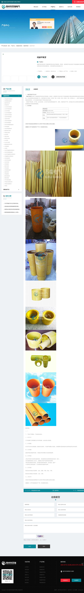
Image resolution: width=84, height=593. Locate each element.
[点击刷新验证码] (40, 536)
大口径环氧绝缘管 (8, 108)
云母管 (6, 148)
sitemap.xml (80, 589)
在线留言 (36, 89)
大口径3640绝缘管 (8, 106)
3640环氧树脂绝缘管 (9, 152)
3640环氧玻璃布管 (8, 128)
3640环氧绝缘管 (8, 160)
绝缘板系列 (42, 569)
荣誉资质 (27, 569)
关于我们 (44, 6)
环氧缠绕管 (7, 173)
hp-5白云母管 (7, 142)
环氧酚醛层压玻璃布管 (9, 156)
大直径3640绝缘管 (8, 114)
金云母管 (6, 134)
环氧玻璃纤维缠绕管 (8, 98)
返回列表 (56, 490)
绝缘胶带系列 (42, 579)
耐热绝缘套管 (7, 175)
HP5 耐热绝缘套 (8, 179)
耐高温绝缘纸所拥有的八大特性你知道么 (12, 212)
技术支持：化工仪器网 (72, 589)
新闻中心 (61, 6)
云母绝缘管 (7, 146)
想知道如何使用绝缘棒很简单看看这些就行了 (12, 206)
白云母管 (6, 140)
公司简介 (27, 567)
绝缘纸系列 (42, 567)
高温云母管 (7, 136)
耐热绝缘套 (7, 177)
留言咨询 (27, 579)
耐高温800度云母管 (8, 144)
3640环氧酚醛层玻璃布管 (9, 150)
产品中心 (53, 6)
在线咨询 (65, 580)
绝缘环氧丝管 (7, 102)
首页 (9, 45)
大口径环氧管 (7, 110)
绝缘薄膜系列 (42, 582)
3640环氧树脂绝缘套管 (9, 124)
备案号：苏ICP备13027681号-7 (60, 589)
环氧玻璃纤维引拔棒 (35, 490)
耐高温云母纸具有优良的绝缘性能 (12, 209)
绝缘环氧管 (25, 45)
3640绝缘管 (7, 126)
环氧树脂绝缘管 (8, 169)
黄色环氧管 (7, 166)
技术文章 (70, 6)
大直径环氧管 (7, 118)
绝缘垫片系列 (42, 577)
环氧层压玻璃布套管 (8, 181)
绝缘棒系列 (42, 574)
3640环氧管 (7, 162)
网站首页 (36, 6)
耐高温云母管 (7, 138)
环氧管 (6, 185)
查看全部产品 (6, 189)
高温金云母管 (7, 132)
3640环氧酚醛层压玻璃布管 (10, 154)
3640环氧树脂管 (8, 122)
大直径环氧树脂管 (8, 120)
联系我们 (78, 6)
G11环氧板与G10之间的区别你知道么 (12, 203)
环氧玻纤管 (7, 104)
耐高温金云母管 (8, 130)
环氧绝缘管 (7, 164)
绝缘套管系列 (19, 45)
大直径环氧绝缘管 (8, 116)
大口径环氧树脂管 (8, 112)
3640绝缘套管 (7, 158)
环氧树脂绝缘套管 (8, 100)
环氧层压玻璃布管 (8, 183)
